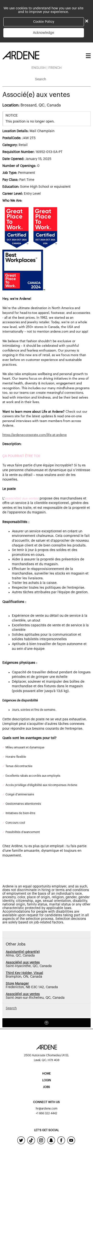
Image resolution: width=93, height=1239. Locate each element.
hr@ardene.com (46, 1108)
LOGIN (46, 1080)
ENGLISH (38, 68)
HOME (46, 1073)
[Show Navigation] (88, 55)
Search (40, 79)
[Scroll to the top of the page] (46, 1022)
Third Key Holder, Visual (24, 973)
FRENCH (55, 68)
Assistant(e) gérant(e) (23, 952)
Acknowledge (43, 33)
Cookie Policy (43, 21)
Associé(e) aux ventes (23, 962)
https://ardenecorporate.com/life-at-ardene (34, 434)
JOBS (46, 1087)
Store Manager (17, 983)
